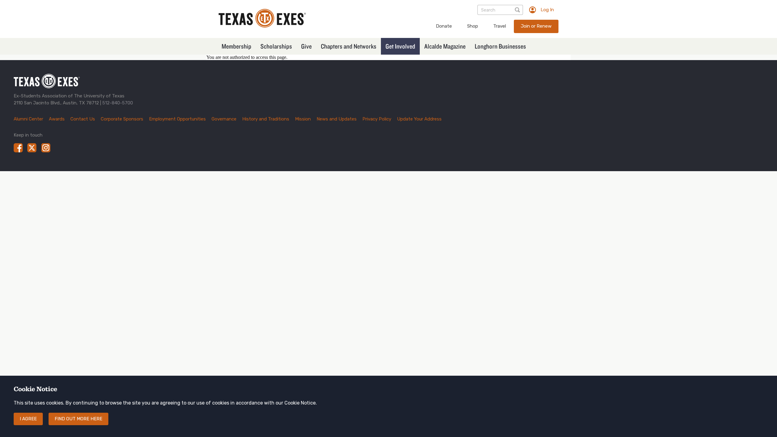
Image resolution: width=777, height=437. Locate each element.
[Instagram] (45, 147)
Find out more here (78, 419)
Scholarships (276, 46)
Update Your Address (419, 119)
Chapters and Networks (348, 46)
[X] (31, 147)
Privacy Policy (376, 119)
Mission (303, 119)
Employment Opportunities (177, 119)
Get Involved (400, 46)
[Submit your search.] (518, 10)
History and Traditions (265, 119)
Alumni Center (28, 119)
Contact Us (82, 119)
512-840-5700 (117, 103)
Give (306, 46)
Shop (472, 26)
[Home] (262, 26)
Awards (57, 119)
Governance (224, 119)
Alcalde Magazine (445, 46)
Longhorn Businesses (500, 46)
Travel (499, 26)
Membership (236, 46)
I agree (28, 419)
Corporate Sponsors (122, 119)
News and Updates (337, 119)
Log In (547, 9)
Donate (444, 26)
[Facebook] (18, 147)
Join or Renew (536, 26)
